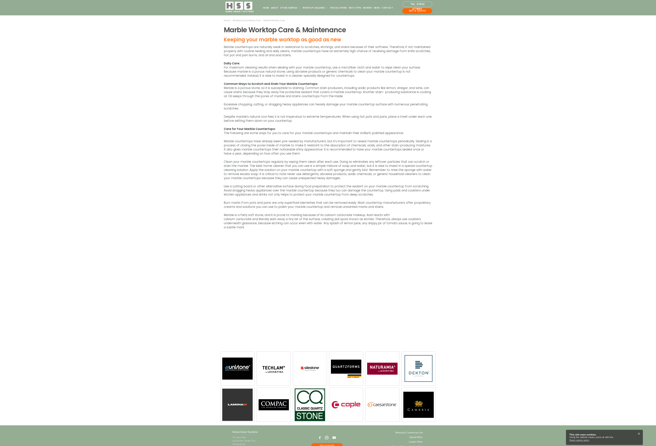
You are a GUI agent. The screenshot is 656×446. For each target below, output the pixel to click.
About (275, 7)
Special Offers (338, 7)
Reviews (367, 7)
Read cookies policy (579, 440)
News (377, 7)
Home (266, 7)
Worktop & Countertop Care (247, 20)
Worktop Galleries (314, 7)
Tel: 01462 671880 (418, 5)
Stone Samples (288, 7)
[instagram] (327, 438)
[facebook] (320, 438)
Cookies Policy (416, 442)
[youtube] (334, 438)
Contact (387, 7)
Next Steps (355, 7)
